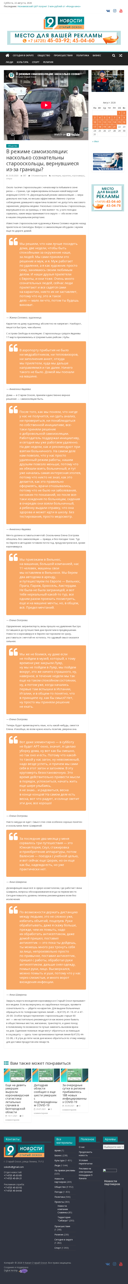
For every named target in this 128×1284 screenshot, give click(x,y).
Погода (58, 1191)
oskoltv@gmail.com (14, 1166)
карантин (66, 175)
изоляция (56, 175)
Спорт (35, 62)
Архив (57, 1150)
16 (124, 122)
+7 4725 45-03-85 (13, 1175)
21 (114, 126)
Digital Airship (11, 1270)
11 (99, 122)
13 (109, 122)
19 (104, 126)
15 (119, 122)
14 (114, 122)
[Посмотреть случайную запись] (120, 55)
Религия (48, 62)
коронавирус (78, 175)
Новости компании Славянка (63, 1209)
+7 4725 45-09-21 (13, 1178)
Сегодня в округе (23, 55)
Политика (82, 55)
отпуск (9, 178)
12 (104, 122)
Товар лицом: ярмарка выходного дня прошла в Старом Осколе (51, 6)
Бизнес (97, 55)
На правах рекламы (64, 1170)
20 (109, 126)
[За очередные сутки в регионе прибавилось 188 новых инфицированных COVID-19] (74, 1070)
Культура (22, 62)
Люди (9, 62)
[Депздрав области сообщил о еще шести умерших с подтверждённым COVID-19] (46, 1070)
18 (99, 126)
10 (95, 122)
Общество (43, 55)
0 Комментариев (39, 175)
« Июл (95, 141)
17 (95, 126)
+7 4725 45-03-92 (13, 1187)
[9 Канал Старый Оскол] (7, 55)
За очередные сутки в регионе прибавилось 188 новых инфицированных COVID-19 (74, 1093)
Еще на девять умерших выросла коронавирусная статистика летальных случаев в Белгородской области (17, 1098)
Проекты (59, 1201)
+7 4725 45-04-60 (13, 1190)
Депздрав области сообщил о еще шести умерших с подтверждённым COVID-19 (45, 1095)
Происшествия (63, 55)
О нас (82, 1147)
